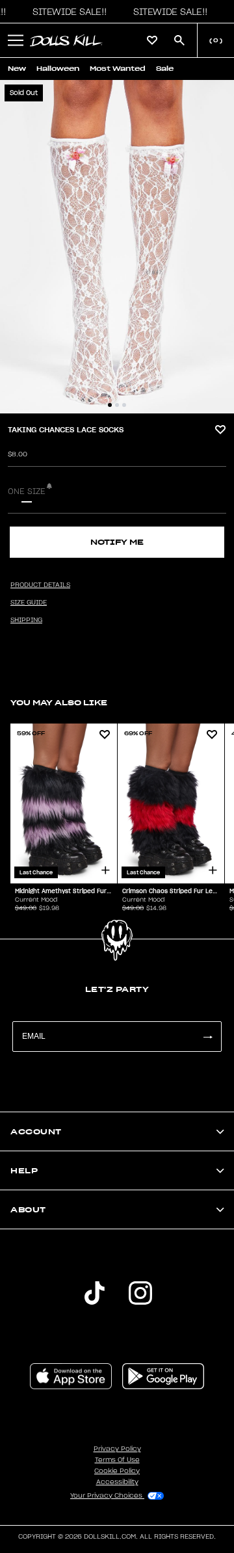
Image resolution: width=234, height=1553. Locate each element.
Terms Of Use (117, 1460)
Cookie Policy (117, 1471)
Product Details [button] (40, 585)
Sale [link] (165, 68)
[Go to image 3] (124, 405)
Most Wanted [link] (118, 68)
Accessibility (117, 1482)
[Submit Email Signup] (207, 1037)
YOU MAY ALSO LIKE (58, 702)
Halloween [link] (57, 68)
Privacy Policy (117, 1449)
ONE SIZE (27, 491)
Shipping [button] (26, 620)
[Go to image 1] (110, 405)
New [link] (17, 68)
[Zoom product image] (117, 246)
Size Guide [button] (28, 602)
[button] (66, 12)
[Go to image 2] (117, 405)
